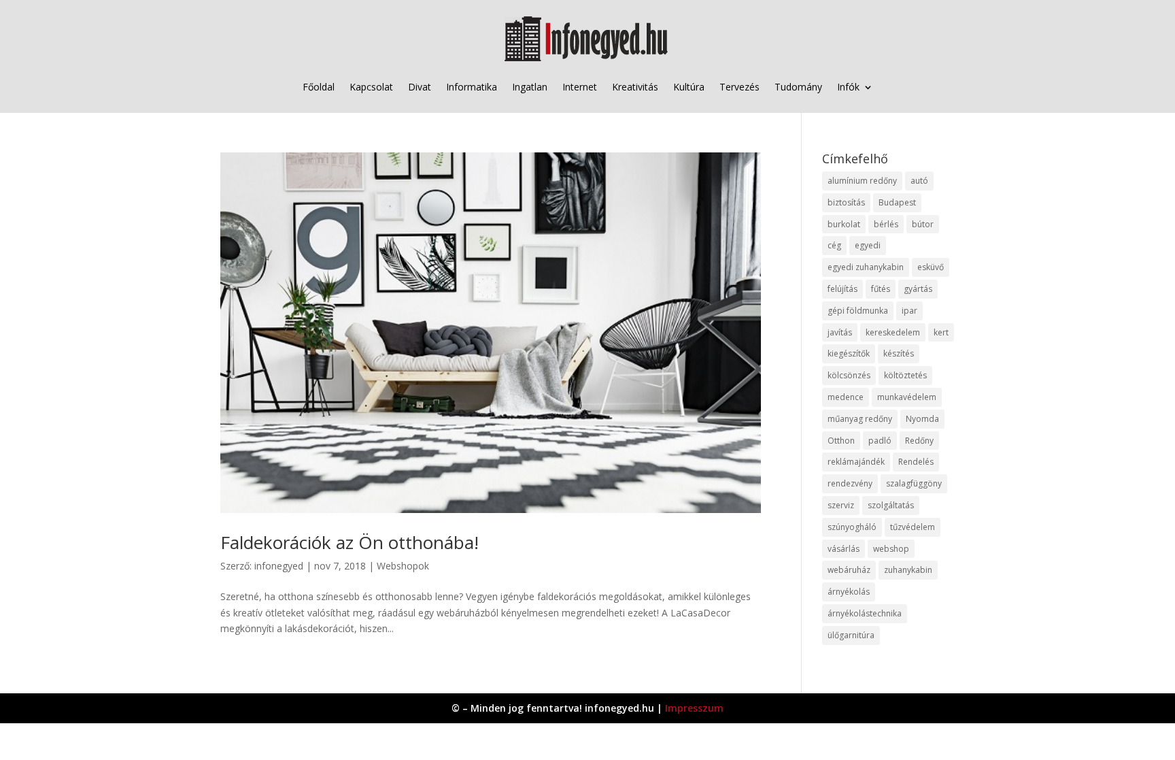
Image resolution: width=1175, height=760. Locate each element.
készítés (898, 353)
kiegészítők (849, 353)
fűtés (880, 289)
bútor (923, 224)
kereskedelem (893, 332)
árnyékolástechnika (865, 613)
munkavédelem (906, 397)
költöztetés (905, 375)
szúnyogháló (852, 527)
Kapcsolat (371, 86)
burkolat (844, 224)
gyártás (918, 289)
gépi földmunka (858, 310)
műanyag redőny (860, 419)
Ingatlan (529, 86)
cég (834, 245)
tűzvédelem (912, 527)
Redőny (919, 440)
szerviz (841, 505)
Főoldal (319, 86)
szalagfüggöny (914, 483)
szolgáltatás (891, 505)
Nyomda (922, 419)
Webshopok (403, 565)
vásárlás (843, 549)
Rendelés (916, 461)
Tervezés (739, 86)
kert (941, 332)
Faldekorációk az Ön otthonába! (349, 542)
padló (879, 440)
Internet (579, 86)
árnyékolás (849, 591)
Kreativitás (635, 86)
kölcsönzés (849, 375)
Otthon (841, 440)
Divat (419, 86)
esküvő (930, 267)
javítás (840, 332)
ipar (909, 310)
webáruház (849, 570)
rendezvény (850, 483)
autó (919, 180)
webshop (891, 549)
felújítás (842, 289)
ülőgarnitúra (851, 635)
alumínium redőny (862, 180)
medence (846, 397)
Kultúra (688, 86)
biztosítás (846, 202)
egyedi (868, 245)
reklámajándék (856, 461)
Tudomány (798, 86)
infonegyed (278, 565)
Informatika (471, 86)
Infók (848, 86)
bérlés (886, 224)
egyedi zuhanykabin (866, 267)
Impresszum (694, 707)
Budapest (897, 202)
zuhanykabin (908, 570)
